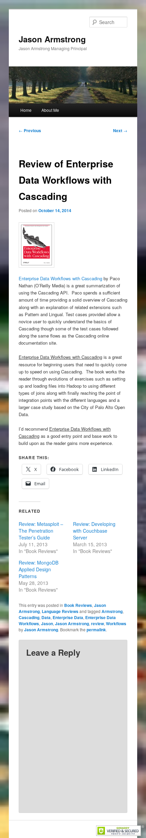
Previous (30, 130)
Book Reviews (78, 605)
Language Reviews (60, 611)
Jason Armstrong (52, 39)
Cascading (29, 617)
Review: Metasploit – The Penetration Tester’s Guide (41, 530)
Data (46, 617)
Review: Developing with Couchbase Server (94, 530)
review (97, 623)
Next (120, 130)
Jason (47, 623)
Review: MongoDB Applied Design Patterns (38, 569)
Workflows (116, 623)
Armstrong (112, 611)
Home (26, 110)
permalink (96, 630)
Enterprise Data (68, 617)
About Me (50, 110)
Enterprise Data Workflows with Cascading (60, 278)
